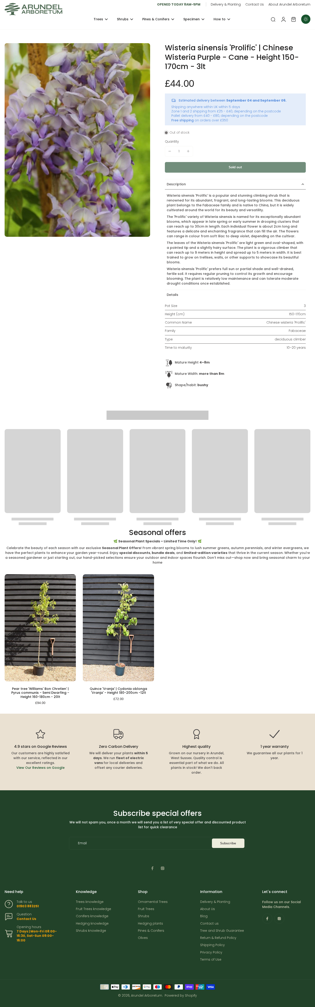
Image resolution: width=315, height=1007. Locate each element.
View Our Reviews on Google (40, 767)
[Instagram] (163, 868)
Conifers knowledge (92, 916)
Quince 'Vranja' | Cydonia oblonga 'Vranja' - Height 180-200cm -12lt (118, 690)
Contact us (209, 923)
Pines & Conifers (151, 931)
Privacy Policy (211, 952)
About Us (207, 909)
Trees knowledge (90, 902)
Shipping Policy (212, 945)
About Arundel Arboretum (289, 4)
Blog (204, 916)
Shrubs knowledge (91, 931)
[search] (273, 19)
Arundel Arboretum (146, 995)
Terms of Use (210, 959)
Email (82, 843)
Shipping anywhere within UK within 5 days (205, 107)
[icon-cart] (293, 19)
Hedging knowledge (92, 923)
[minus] (169, 151)
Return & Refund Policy (218, 938)
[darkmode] (305, 19)
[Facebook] (152, 868)
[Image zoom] (77, 140)
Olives (143, 938)
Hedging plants (150, 923)
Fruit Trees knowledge (93, 909)
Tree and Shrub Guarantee (222, 931)
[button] (235, 167)
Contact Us (254, 4)
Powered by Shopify (181, 995)
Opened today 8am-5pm (178, 4)
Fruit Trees (146, 909)
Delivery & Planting (226, 4)
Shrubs (143, 916)
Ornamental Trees (153, 902)
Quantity (172, 141)
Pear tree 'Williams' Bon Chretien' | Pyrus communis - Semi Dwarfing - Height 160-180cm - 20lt (40, 692)
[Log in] (283, 19)
